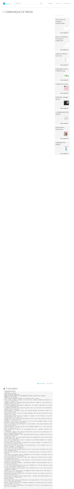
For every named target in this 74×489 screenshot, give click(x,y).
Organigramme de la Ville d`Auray (61, 70)
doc (8, 4)
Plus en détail (63, 33)
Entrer (59, 3)
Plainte (50, 383)
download (42, 383)
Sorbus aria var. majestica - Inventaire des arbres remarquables (61, 23)
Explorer (50, 3)
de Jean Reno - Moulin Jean (60, 128)
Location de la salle (62, 84)
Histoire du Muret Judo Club (61, 55)
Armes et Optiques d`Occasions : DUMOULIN (62, 39)
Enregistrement (66, 3)
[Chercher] (41, 3)
